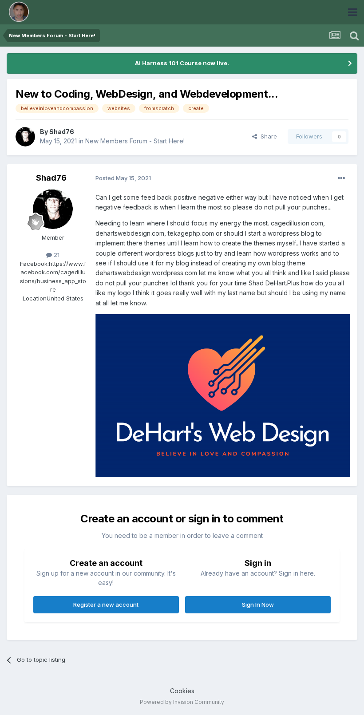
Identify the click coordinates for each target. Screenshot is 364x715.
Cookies (182, 691)
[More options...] (341, 178)
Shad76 (61, 131)
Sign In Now (258, 604)
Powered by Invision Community (182, 702)
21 (55, 254)
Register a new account (105, 604)
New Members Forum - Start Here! (135, 141)
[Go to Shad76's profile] (25, 136)
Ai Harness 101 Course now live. (182, 63)
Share (267, 136)
